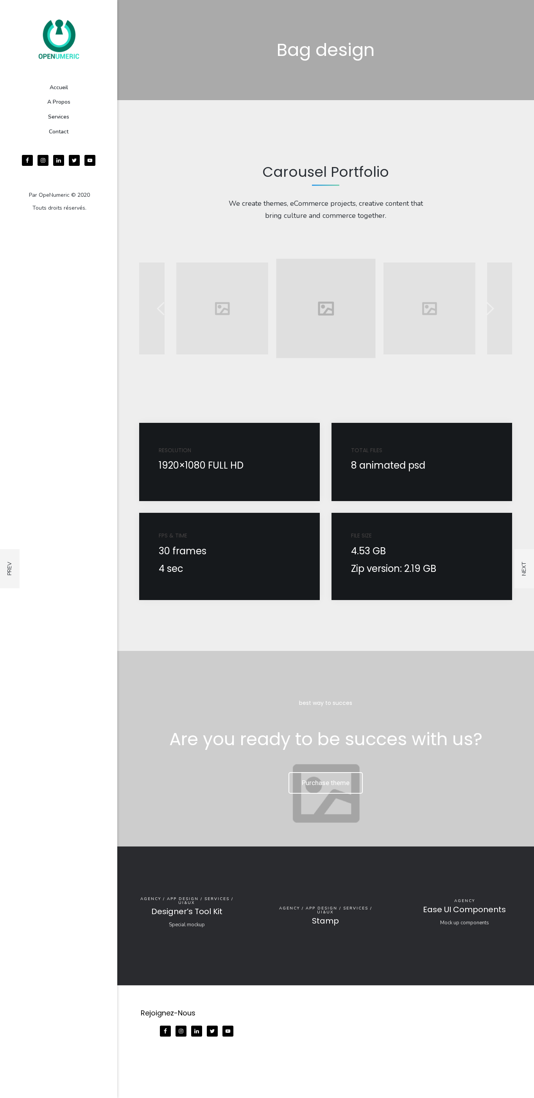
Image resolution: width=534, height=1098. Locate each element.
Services (58, 116)
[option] (222, 308)
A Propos (58, 102)
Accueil (59, 87)
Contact (58, 131)
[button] (161, 308)
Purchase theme (325, 783)
